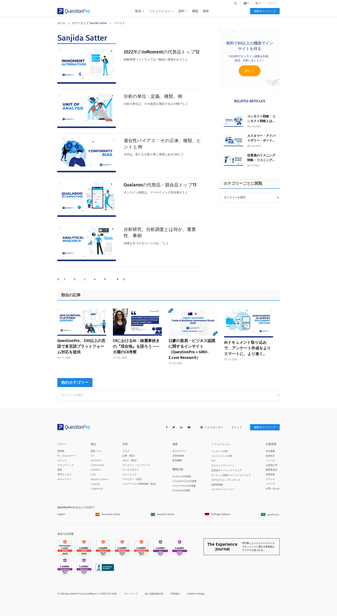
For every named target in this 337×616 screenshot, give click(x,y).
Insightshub (97, 488)
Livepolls (95, 484)
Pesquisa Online (165, 514)
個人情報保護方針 (154, 593)
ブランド (270, 479)
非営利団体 (178, 455)
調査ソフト (96, 451)
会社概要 (270, 451)
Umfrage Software (221, 514)
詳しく (249, 71)
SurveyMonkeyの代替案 (184, 481)
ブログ (125, 451)
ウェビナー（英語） (133, 479)
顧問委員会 (271, 469)
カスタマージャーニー (223, 489)
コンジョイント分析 (221, 456)
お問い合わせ (273, 488)
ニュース (270, 460)
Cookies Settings (196, 593)
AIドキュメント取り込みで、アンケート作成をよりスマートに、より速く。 (247, 348)
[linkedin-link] (181, 427)
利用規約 (175, 593)
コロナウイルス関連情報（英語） (140, 483)
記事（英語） (129, 455)
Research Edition (99, 479)
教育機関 (177, 460)
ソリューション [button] (160, 11)
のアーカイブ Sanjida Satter (89, 23)
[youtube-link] (189, 427)
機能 (195, 11)
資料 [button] (181, 11)
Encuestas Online (111, 514)
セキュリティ (64, 479)
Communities (97, 465)
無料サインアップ (265, 11)
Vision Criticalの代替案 (184, 485)
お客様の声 (271, 465)
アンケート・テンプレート (136, 465)
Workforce (96, 460)
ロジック (62, 460)
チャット (236, 427)
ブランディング (65, 465)
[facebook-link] (167, 427)
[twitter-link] (174, 427)
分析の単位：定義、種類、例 (153, 96)
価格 (206, 11)
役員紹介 (270, 455)
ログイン (273, 3)
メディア (270, 483)
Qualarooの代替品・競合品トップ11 (160, 185)
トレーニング (129, 474)
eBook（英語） (130, 460)
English (61, 514)
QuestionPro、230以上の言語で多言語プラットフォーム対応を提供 (81, 346)
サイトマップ (131, 593)
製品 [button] (138, 11)
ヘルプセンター (213, 427)
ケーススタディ (130, 469)
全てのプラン (179, 451)
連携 (59, 469)
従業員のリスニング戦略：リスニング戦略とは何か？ (261, 159)
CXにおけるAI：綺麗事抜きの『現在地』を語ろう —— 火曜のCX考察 (136, 346)
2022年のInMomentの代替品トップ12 (162, 52)
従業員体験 (217, 484)
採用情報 (270, 474)
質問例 (60, 451)
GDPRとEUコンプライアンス (226, 480)
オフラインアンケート (223, 465)
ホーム (61, 23)
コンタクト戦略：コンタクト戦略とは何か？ (261, 120)
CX (92, 455)
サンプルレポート (66, 455)
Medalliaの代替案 (181, 490)
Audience (95, 469)
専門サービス (64, 474)
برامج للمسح (273, 514)
